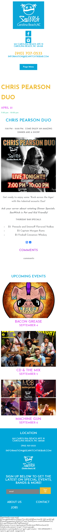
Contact (43, 502)
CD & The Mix (28, 370)
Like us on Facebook (28, 33)
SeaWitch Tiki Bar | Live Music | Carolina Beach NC (28, 15)
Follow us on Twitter (28, 40)
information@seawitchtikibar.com (28, 57)
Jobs (14, 507)
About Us (14, 502)
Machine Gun (28, 419)
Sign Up (45, 490)
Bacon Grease (28, 321)
